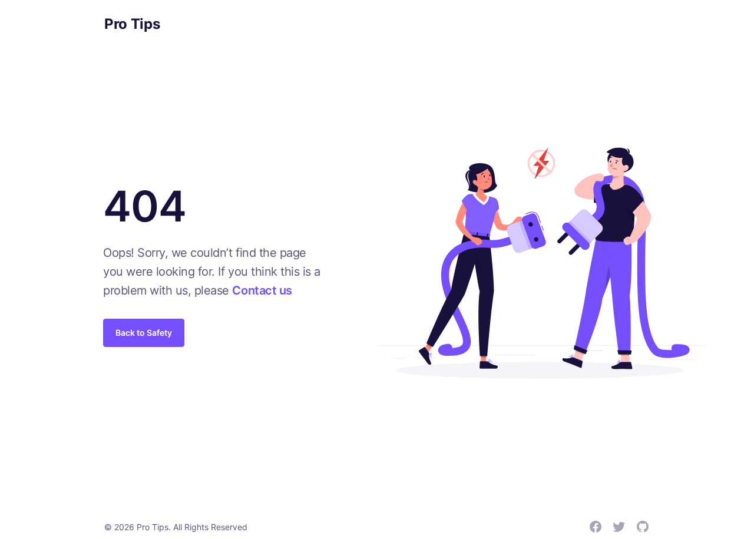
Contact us (262, 290)
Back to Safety (143, 333)
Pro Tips (132, 23)
